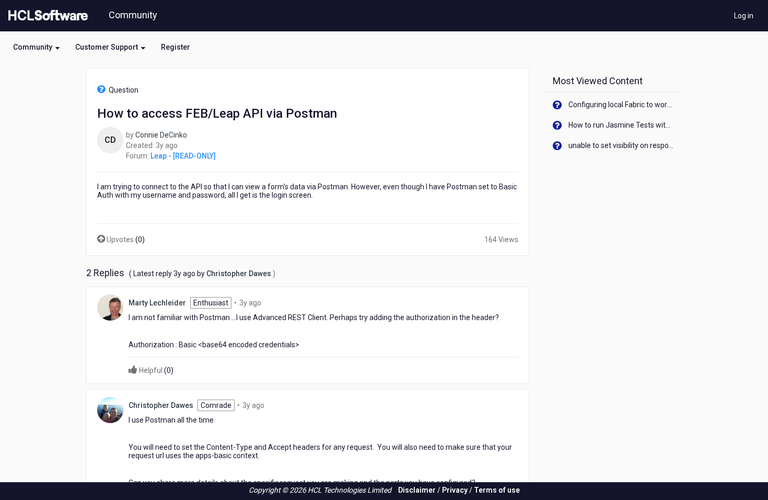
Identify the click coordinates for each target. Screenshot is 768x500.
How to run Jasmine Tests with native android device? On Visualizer (621, 125)
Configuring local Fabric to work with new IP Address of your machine (621, 104)
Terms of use (497, 490)
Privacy (455, 490)
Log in (743, 16)
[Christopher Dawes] (110, 409)
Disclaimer (417, 490)
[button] (36, 47)
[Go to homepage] (46, 15)
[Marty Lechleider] (110, 307)
